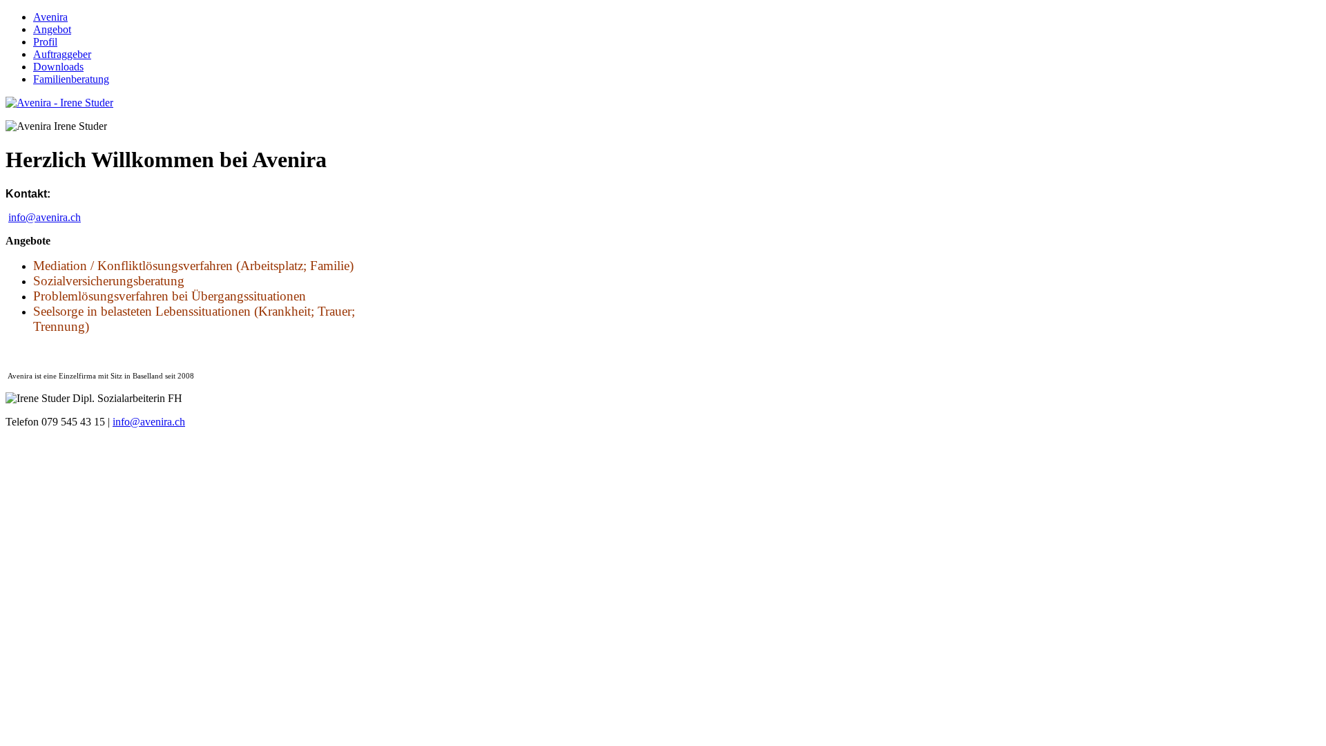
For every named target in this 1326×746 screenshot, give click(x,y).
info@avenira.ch (44, 217)
